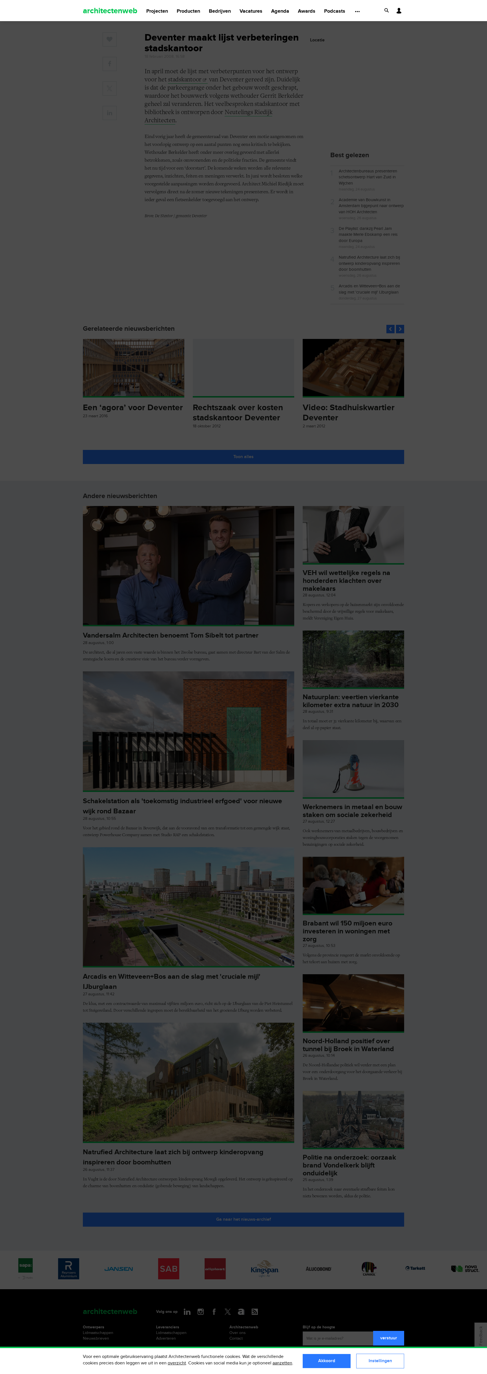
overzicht (177, 1363)
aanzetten (282, 1363)
